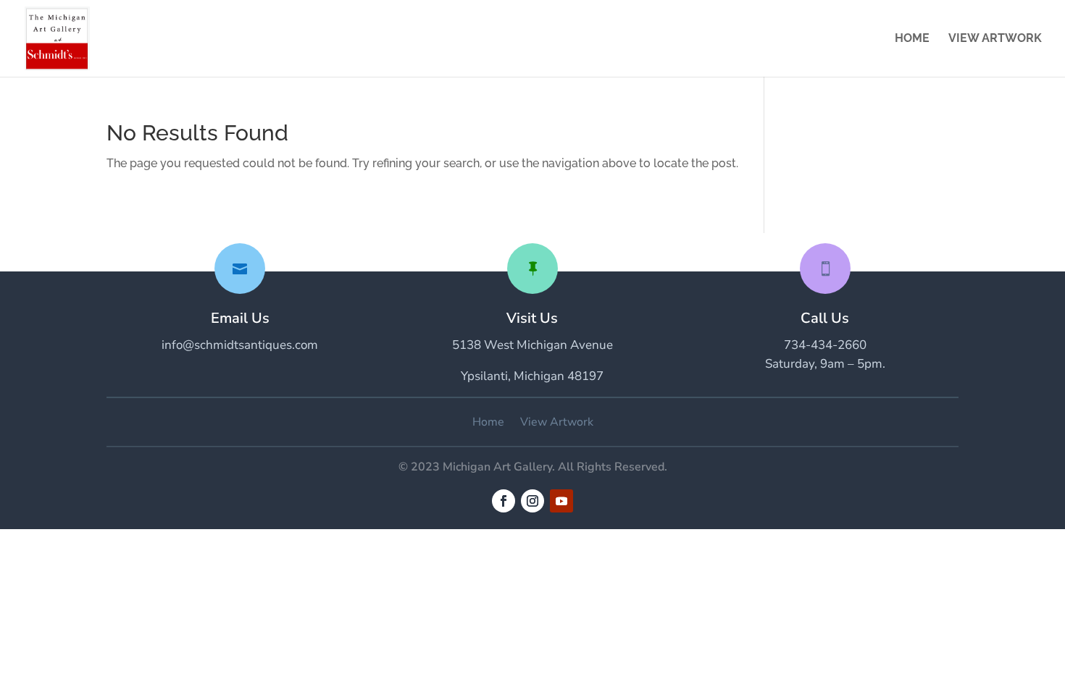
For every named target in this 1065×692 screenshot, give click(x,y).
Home (912, 39)
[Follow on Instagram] (532, 500)
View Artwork (995, 39)
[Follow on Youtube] (561, 500)
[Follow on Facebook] (503, 500)
